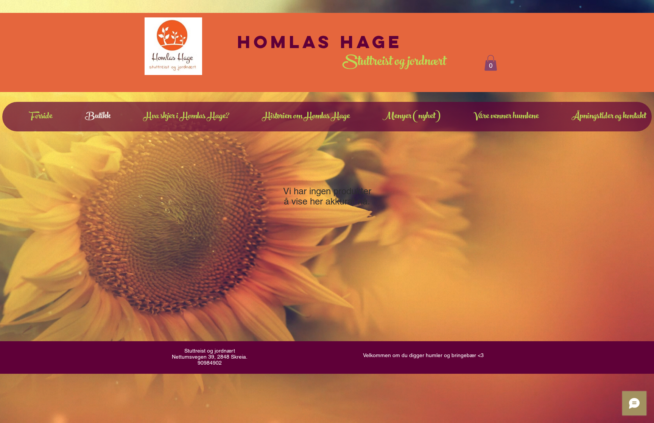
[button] (490, 63)
